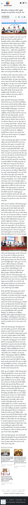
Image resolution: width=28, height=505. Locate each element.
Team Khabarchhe (20, 491)
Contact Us (8, 490)
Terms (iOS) (13, 491)
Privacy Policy (14, 490)
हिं (4, 503)
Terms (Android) (6, 491)
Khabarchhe (6, 16)
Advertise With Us (22, 490)
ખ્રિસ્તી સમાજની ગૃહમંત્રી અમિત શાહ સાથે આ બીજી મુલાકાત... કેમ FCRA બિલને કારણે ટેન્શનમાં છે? (7, 479)
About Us (3, 490)
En (4, 500)
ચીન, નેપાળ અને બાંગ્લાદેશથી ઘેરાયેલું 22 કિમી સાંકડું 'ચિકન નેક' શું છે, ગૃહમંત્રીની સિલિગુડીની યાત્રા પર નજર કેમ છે (7, 460)
